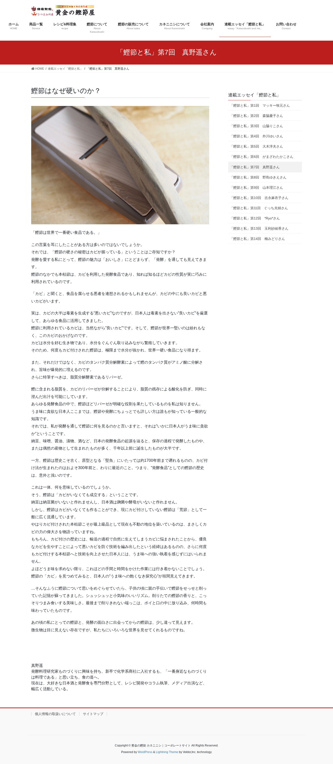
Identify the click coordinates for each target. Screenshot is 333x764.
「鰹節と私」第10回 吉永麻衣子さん (259, 198)
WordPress (145, 752)
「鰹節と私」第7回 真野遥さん (255, 167)
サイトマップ (93, 714)
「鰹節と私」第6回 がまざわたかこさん (261, 157)
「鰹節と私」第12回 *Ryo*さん (255, 218)
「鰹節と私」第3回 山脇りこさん (256, 126)
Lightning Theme (167, 752)
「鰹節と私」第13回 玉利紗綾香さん (259, 228)
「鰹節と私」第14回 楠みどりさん (257, 239)
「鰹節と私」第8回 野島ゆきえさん (258, 177)
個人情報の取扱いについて (55, 714)
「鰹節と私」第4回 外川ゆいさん (256, 136)
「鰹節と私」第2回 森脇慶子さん (256, 116)
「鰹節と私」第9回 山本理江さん (256, 187)
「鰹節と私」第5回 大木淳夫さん (256, 146)
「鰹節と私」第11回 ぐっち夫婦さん (259, 208)
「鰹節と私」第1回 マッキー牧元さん (260, 105)
